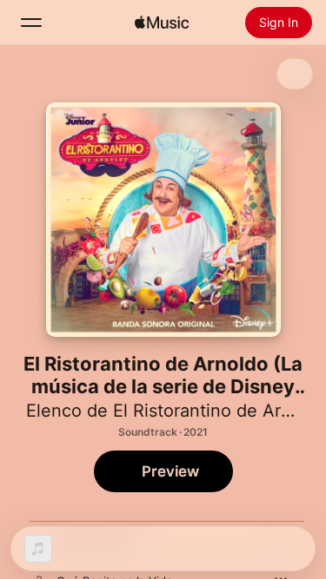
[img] (162, 22)
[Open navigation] (31, 22)
